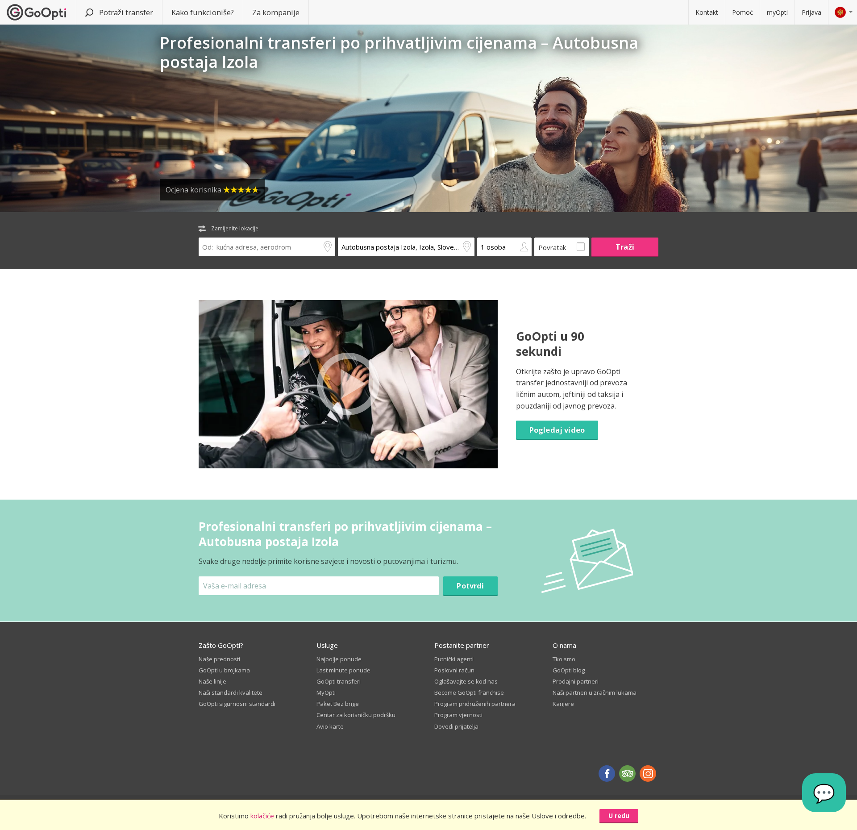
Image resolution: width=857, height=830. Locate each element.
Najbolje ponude (339, 659)
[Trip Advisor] (627, 773)
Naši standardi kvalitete (230, 692)
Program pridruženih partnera (475, 704)
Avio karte (330, 726)
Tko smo (564, 659)
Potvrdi (470, 585)
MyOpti (326, 692)
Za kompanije (276, 12)
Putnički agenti (454, 659)
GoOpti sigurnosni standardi (237, 704)
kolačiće (262, 815)
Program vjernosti (458, 715)
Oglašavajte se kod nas (466, 681)
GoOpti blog (569, 670)
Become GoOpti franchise (469, 692)
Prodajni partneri (576, 681)
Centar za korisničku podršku (355, 715)
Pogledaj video (557, 430)
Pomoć (742, 12)
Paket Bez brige (337, 704)
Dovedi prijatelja (456, 726)
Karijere (563, 704)
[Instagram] (648, 773)
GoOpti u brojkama (224, 670)
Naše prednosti (219, 659)
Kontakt (706, 12)
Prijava (811, 12)
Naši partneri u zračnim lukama (595, 692)
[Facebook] (607, 773)
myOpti (777, 12)
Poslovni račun (454, 670)
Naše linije (212, 681)
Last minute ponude (343, 670)
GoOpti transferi (338, 681)
